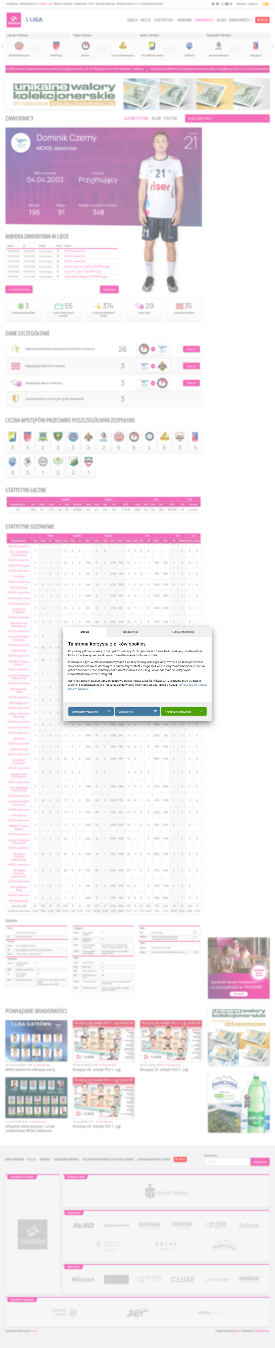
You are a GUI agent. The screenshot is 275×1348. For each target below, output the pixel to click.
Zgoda (84, 631)
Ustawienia (130, 631)
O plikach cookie (183, 631)
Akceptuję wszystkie (178, 711)
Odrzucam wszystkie (85, 711)
